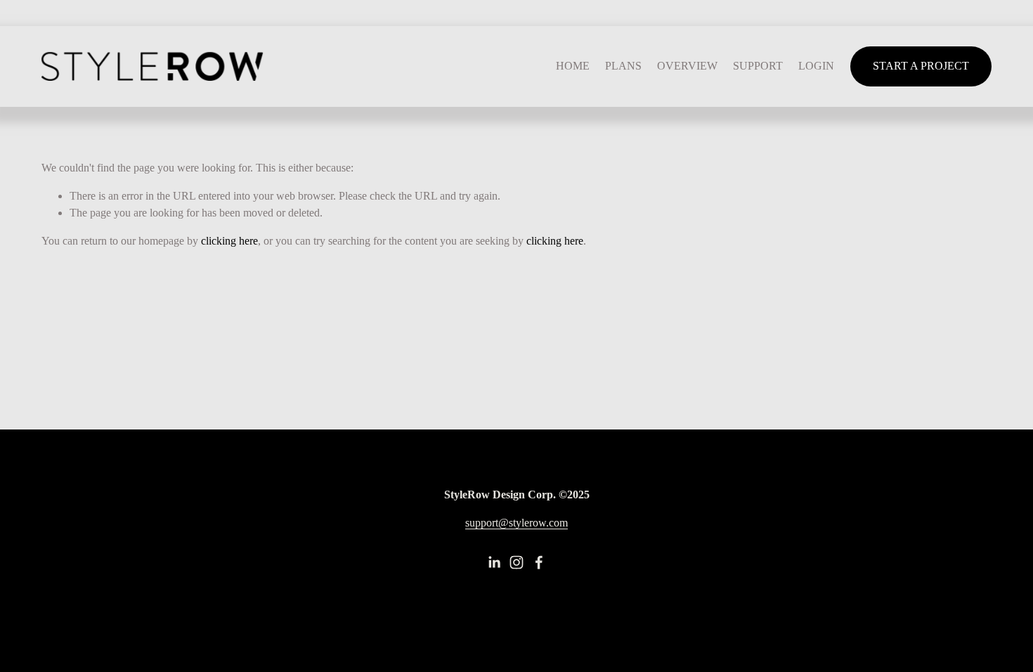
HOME (573, 66)
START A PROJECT (921, 66)
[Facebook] (539, 562)
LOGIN (816, 66)
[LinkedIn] (494, 562)
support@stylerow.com (516, 523)
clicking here (229, 241)
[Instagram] (516, 562)
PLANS (623, 66)
